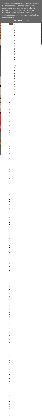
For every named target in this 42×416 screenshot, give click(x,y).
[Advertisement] (22, 55)
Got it (27, 21)
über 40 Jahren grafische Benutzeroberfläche (9, 151)
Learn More (18, 21)
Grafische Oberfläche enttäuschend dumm (15, 57)
